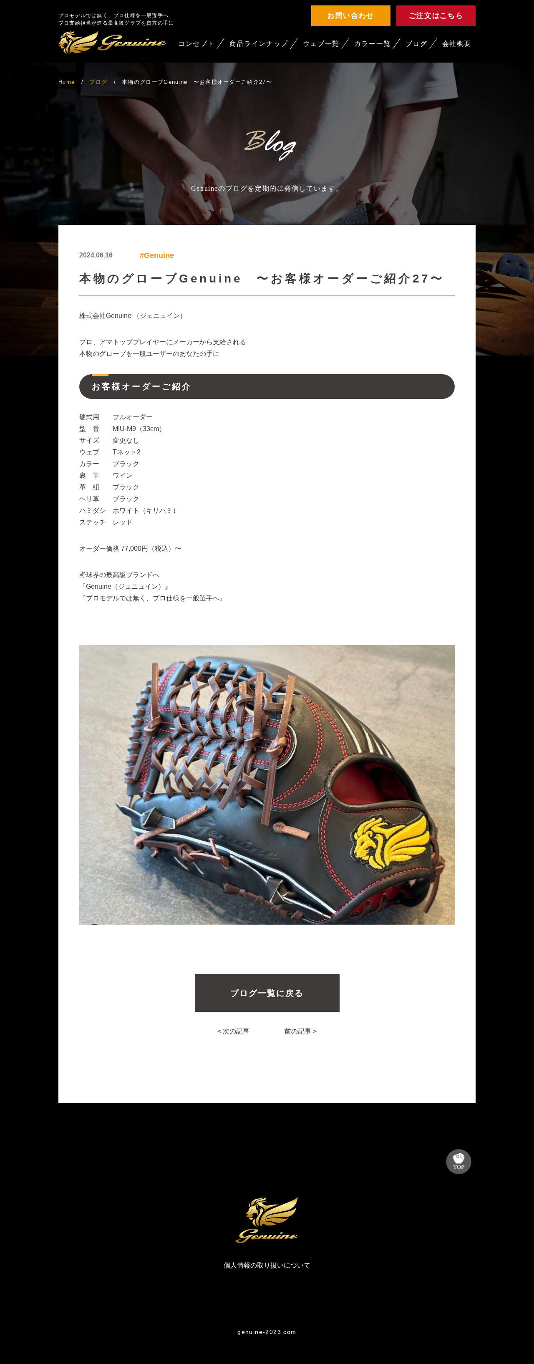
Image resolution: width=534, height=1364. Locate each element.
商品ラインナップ (258, 43)
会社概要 (456, 43)
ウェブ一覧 (321, 43)
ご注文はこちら (436, 16)
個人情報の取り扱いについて (267, 1265)
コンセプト (196, 43)
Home (66, 82)
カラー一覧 (372, 43)
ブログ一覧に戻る (267, 993)
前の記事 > (301, 1031)
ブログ (417, 43)
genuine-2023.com (266, 1332)
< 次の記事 (233, 1031)
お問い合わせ (350, 16)
